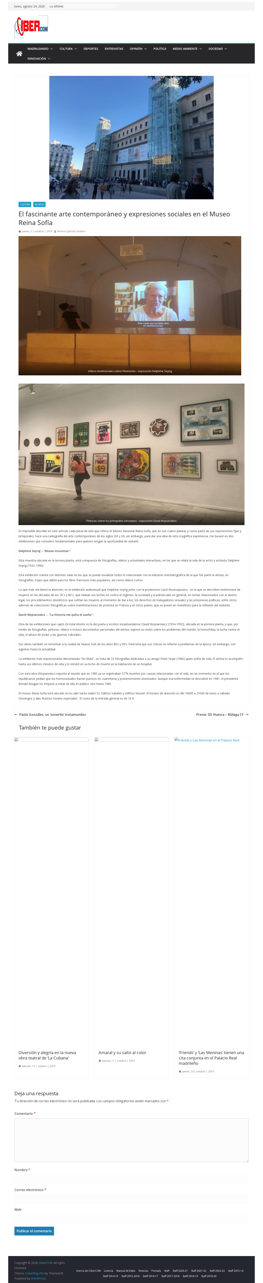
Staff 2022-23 (217, 1271)
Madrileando (38, 49)
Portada (156, 1271)
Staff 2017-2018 (170, 1276)
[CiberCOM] (19, 54)
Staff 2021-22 (198, 1271)
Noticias (143, 1271)
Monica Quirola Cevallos (71, 231)
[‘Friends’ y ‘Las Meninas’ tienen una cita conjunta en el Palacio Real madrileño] (212, 740)
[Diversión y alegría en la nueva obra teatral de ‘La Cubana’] (51, 740)
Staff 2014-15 (110, 1276)
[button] (50, 49)
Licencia (108, 1271)
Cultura (66, 49)
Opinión (136, 49)
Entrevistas (114, 49)
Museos (39, 204)
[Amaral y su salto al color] (131, 740)
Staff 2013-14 (235, 1271)
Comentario (25, 1113)
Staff (166, 1271)
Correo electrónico (30, 1190)
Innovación (37, 58)
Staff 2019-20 (208, 1276)
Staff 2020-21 (180, 1271)
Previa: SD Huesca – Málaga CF (220, 714)
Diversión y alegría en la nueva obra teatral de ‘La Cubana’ (47, 1055)
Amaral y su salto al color (122, 1052)
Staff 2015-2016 (130, 1276)
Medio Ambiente (185, 49)
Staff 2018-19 (190, 1276)
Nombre (22, 1170)
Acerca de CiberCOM (88, 1271)
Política (159, 49)
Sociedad (216, 49)
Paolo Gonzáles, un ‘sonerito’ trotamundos (52, 714)
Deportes (91, 49)
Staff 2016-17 (150, 1276)
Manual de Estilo (126, 1271)
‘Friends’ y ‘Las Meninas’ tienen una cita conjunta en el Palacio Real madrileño (211, 1058)
